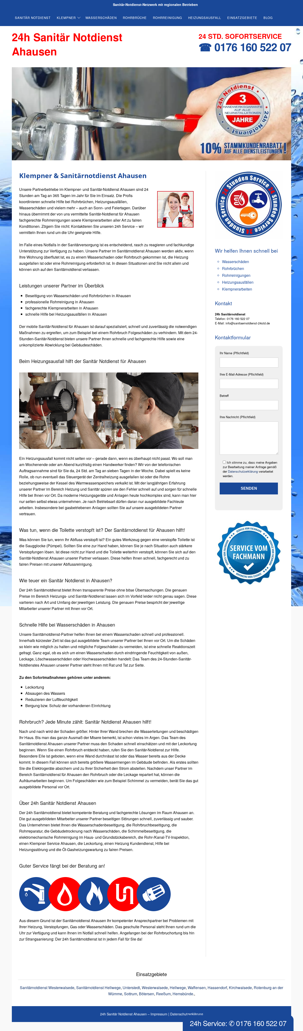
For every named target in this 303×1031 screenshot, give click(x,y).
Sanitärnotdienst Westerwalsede (47, 987)
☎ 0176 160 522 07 (245, 46)
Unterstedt (131, 987)
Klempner (66, 17)
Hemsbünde (183, 993)
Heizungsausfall (204, 17)
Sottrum (130, 993)
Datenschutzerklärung (243, 471)
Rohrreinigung (167, 17)
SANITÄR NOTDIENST (33, 17)
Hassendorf (217, 987)
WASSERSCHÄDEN (101, 17)
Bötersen (146, 993)
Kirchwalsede (240, 987)
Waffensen (197, 987)
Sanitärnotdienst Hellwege (98, 987)
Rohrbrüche (135, 17)
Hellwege (178, 987)
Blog (268, 17)
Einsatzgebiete (242, 17)
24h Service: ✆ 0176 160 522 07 (238, 1023)
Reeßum (163, 993)
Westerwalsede (155, 987)
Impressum (159, 1014)
